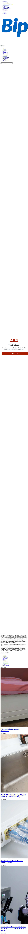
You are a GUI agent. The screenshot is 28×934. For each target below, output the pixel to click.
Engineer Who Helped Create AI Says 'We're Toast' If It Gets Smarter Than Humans (13, 928)
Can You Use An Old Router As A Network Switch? (12, 861)
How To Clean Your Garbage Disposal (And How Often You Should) (13, 796)
